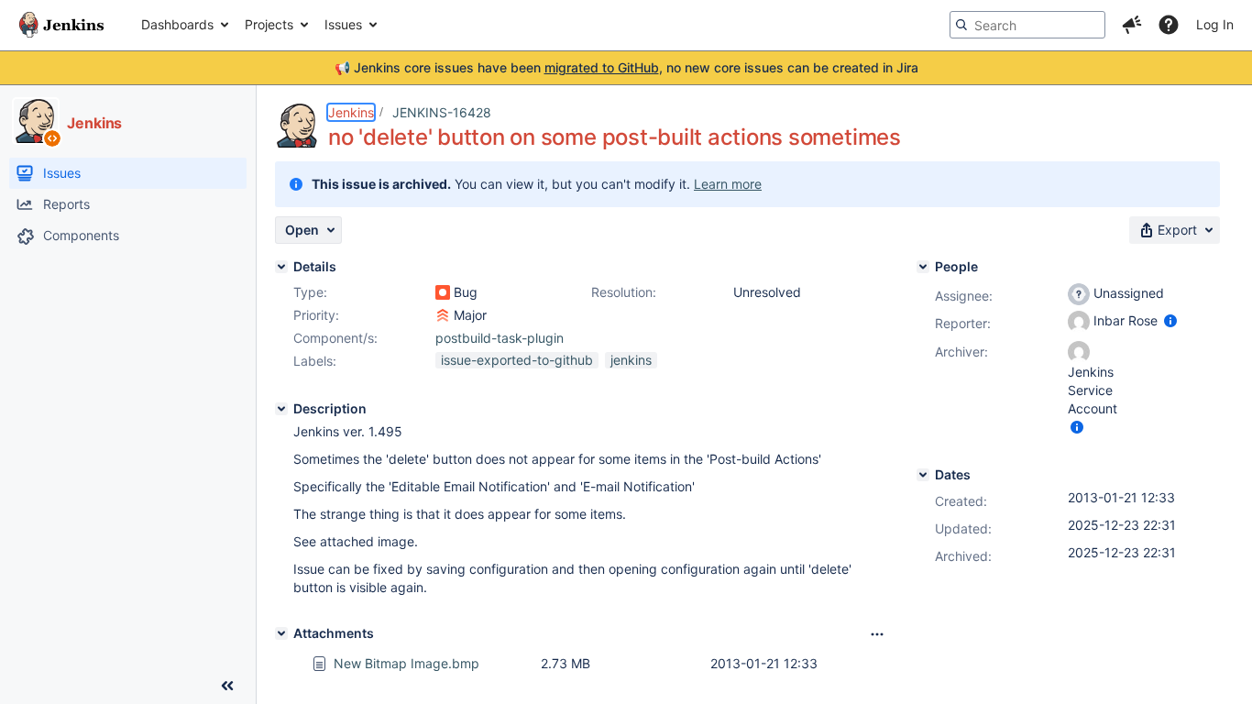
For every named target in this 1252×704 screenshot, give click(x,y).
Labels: (314, 360)
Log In (1215, 24)
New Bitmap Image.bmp (406, 663)
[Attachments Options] (877, 634)
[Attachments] (281, 633)
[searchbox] (1027, 25)
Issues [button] (343, 24)
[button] (1132, 24)
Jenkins (351, 112)
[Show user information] (1170, 320)
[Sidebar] (227, 685)
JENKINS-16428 (441, 112)
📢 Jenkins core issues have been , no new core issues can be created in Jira (626, 67)
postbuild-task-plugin (499, 338)
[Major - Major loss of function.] (442, 315)
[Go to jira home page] (61, 24)
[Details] (281, 266)
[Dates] (923, 474)
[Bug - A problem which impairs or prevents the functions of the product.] (442, 292)
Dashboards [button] (177, 24)
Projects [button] (269, 24)
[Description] (281, 408)
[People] (923, 266)
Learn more (728, 184)
